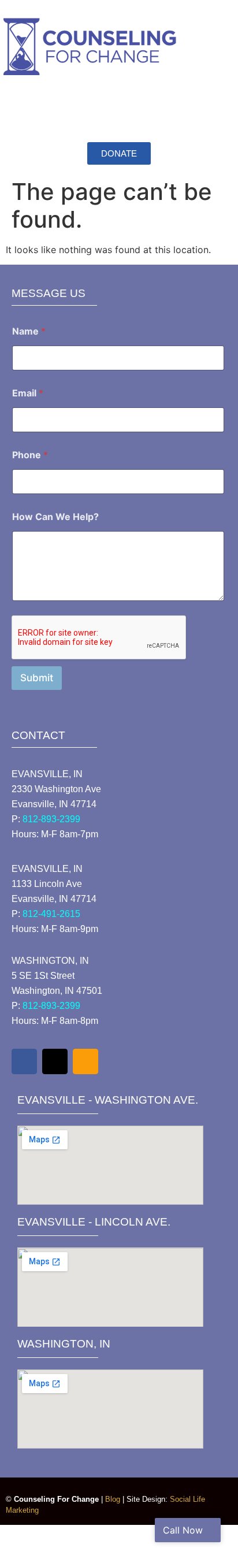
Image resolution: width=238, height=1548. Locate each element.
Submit (36, 678)
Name (29, 331)
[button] (119, 107)
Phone (30, 455)
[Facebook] (24, 1061)
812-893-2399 (51, 819)
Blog (112, 1499)
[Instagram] (85, 1061)
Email (27, 393)
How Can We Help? (55, 516)
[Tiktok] (55, 1061)
